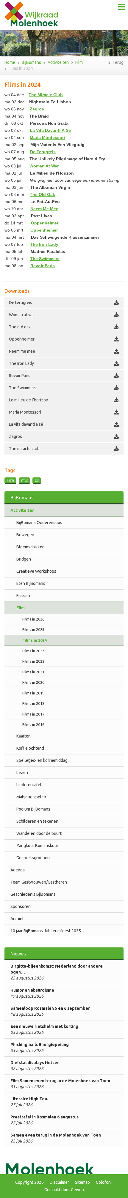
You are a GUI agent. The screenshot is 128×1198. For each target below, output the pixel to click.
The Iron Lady (44, 244)
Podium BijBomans (33, 809)
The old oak (20, 327)
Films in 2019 (33, 693)
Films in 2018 (33, 703)
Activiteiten (58, 62)
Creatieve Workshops (36, 571)
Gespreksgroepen (33, 857)
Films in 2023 (33, 651)
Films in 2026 (33, 619)
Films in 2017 (33, 714)
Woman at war (22, 314)
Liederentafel (28, 784)
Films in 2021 (33, 672)
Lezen (22, 772)
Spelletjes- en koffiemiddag (42, 760)
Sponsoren (20, 906)
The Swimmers (22, 387)
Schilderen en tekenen (37, 821)
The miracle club (24, 448)
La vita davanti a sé (26, 424)
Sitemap (82, 1182)
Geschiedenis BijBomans (33, 894)
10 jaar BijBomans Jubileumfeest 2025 (45, 930)
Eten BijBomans (30, 583)
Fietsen (23, 595)
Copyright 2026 (29, 1182)
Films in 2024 (21, 68)
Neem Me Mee (44, 208)
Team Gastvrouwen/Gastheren (38, 882)
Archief (17, 918)
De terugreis (20, 302)
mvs (24, 480)
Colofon (103, 1182)
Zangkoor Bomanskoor (37, 845)
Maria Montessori (47, 137)
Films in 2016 (33, 724)
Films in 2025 (33, 629)
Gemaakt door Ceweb (64, 1189)
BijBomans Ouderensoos (39, 522)
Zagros (37, 109)
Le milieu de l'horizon (28, 400)
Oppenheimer (44, 223)
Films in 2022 (33, 661)
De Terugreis (43, 151)
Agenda (17, 870)
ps (37, 480)
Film (79, 62)
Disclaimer (59, 1182)
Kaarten (23, 736)
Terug (118, 62)
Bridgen (23, 559)
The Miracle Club (46, 94)
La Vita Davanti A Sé (50, 130)
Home (9, 62)
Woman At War (44, 166)
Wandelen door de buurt (39, 833)
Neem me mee (22, 351)
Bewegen (25, 534)
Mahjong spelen (31, 797)
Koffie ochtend (30, 748)
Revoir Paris (42, 265)
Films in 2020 (33, 682)
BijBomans (31, 62)
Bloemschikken (30, 547)
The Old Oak (42, 194)
